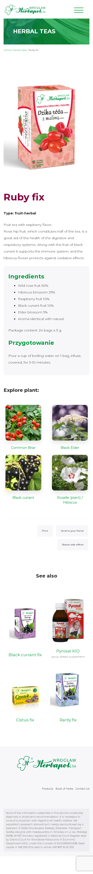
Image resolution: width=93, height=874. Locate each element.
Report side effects (72, 544)
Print (45, 530)
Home (7, 50)
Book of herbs (64, 788)
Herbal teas (20, 50)
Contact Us (82, 788)
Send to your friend (72, 530)
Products (47, 788)
